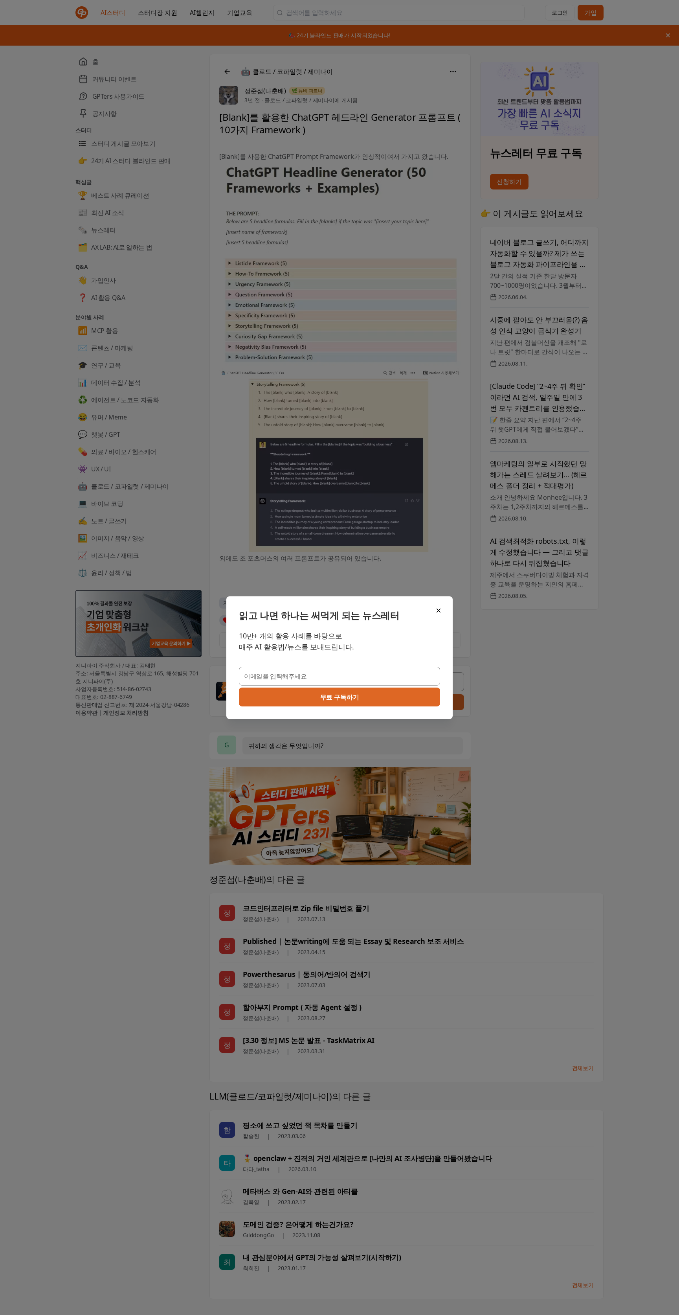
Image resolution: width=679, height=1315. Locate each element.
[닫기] (438, 610)
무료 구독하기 (339, 697)
